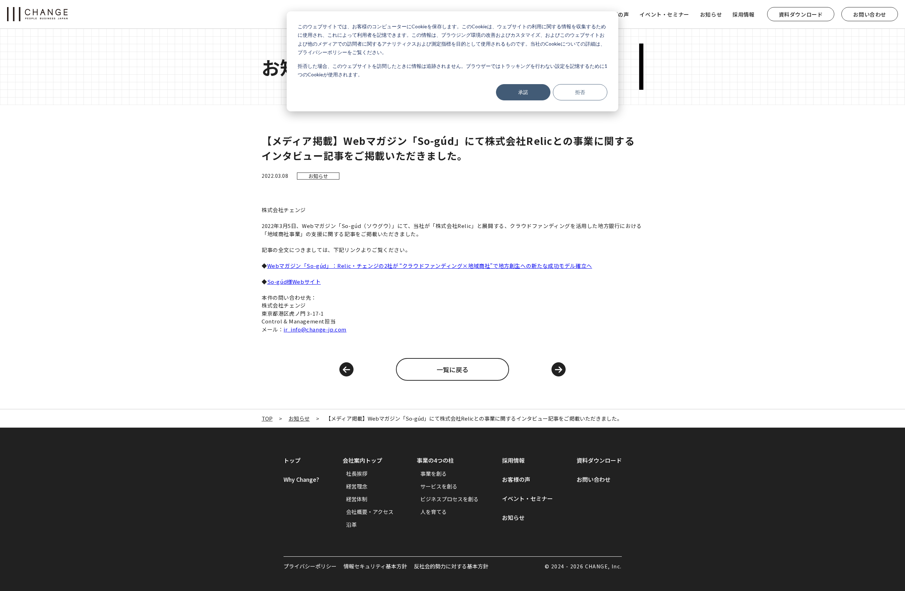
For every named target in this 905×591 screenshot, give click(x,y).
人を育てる (433, 511)
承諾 (523, 92)
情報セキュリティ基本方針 (375, 566)
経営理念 (356, 486)
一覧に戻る (452, 369)
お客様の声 (516, 479)
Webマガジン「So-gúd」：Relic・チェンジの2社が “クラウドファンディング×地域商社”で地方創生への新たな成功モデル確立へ (429, 265)
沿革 (351, 524)
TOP (267, 418)
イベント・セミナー (664, 14)
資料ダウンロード (801, 14)
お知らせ (711, 14)
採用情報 (743, 14)
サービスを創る (438, 486)
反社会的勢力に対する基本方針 (451, 566)
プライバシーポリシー (310, 566)
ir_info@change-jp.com (315, 329)
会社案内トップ (362, 460)
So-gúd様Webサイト (294, 281)
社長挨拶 (356, 473)
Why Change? (301, 479)
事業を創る (433, 473)
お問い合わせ (869, 14)
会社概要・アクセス (369, 511)
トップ (292, 460)
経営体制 (356, 499)
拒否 (580, 92)
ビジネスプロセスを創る (449, 499)
